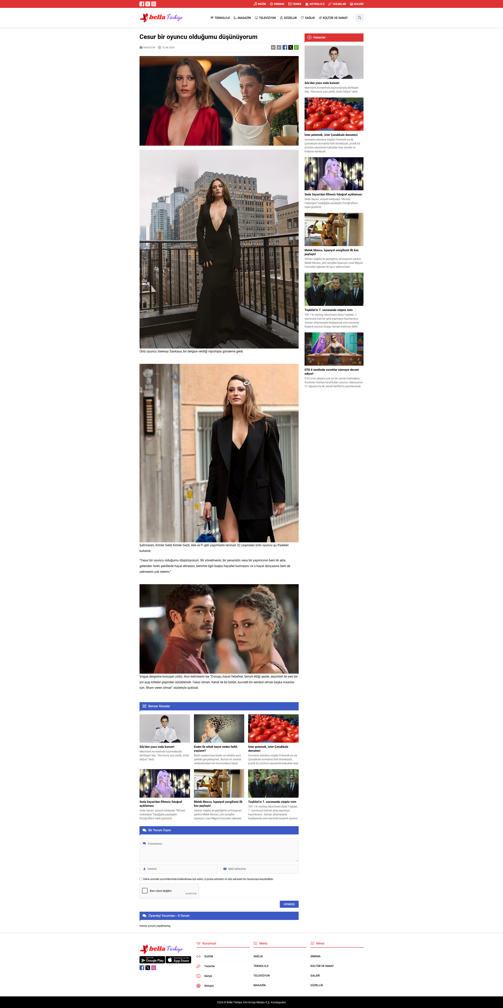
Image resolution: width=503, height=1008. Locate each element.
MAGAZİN (149, 47)
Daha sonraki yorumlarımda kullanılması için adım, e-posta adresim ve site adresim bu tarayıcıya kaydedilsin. (208, 879)
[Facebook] (142, 4)
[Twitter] (147, 4)
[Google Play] (152, 961)
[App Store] (178, 961)
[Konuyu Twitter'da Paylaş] (290, 47)
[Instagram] (153, 4)
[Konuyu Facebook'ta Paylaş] (285, 47)
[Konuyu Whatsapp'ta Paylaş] (296, 47)
